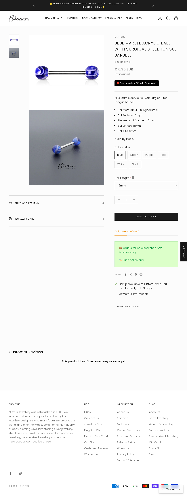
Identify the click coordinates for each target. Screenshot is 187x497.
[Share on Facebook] (125, 274)
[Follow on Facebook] (10, 473)
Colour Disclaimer (128, 430)
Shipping (122, 418)
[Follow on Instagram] (20, 473)
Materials (123, 424)
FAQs (87, 412)
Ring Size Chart (93, 430)
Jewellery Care (93, 424)
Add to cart (146, 216)
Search (153, 454)
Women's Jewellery (161, 424)
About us (123, 412)
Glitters (120, 36)
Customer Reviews (96, 448)
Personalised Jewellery (163, 436)
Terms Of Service (128, 460)
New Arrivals (53, 18)
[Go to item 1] (14, 40)
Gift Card (155, 442)
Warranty (123, 448)
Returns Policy (126, 442)
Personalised (113, 18)
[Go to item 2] (14, 53)
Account (154, 412)
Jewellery (72, 18)
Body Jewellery (92, 18)
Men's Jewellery (159, 430)
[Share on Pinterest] (135, 274)
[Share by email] (141, 274)
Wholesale (91, 454)
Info (139, 18)
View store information (133, 294)
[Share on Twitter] (130, 274)
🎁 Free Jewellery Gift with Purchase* (137, 83)
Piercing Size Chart (96, 436)
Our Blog (90, 442)
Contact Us (91, 418)
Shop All (154, 448)
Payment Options (128, 436)
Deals (129, 18)
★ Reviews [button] (184, 251)
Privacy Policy (126, 454)
